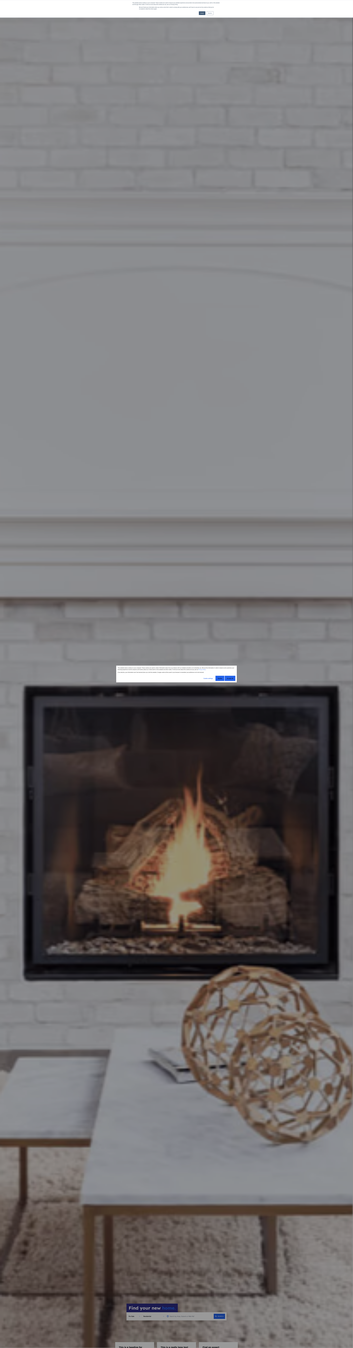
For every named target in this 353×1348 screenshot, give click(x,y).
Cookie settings (208, 678)
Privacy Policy (202, 669)
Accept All (230, 678)
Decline (220, 678)
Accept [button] (202, 13)
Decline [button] (210, 13)
